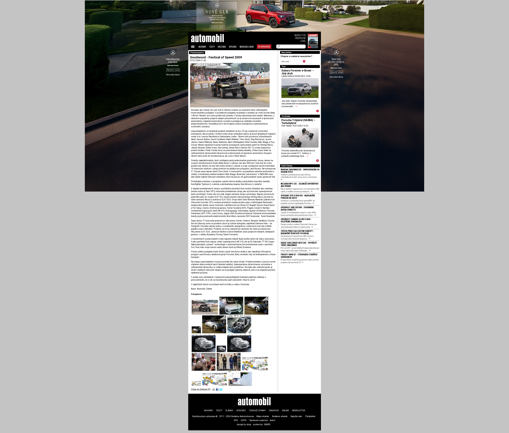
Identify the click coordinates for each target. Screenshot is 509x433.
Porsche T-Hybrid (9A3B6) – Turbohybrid (298, 122)
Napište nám (296, 416)
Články (229, 410)
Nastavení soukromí (258, 420)
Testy (212, 46)
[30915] (204, 370)
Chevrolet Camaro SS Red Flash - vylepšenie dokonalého (296, 220)
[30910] (214, 332)
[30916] (229, 370)
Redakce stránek (280, 416)
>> (296, 106)
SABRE (267, 424)
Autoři (272, 420)
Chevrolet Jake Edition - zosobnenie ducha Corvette (297, 208)
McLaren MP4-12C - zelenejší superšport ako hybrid (300, 184)
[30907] (231, 314)
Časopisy (274, 410)
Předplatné (300, 38)
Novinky (202, 46)
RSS (236, 420)
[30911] (239, 332)
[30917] (255, 370)
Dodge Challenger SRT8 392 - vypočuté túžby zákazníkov (299, 243)
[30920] (242, 385)
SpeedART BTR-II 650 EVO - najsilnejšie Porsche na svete (298, 196)
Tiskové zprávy (257, 410)
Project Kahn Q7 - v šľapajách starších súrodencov (299, 255)
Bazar (285, 410)
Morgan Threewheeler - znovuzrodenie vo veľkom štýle (300, 170)
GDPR (243, 420)
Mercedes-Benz (247, 46)
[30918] (197, 385)
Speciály (233, 46)
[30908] (256, 314)
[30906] (205, 314)
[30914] (239, 351)
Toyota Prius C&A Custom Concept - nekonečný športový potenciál (297, 232)
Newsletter (300, 35)
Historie (222, 46)
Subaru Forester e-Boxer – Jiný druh (297, 72)
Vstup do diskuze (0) (200, 389)
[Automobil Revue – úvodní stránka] (211, 53)
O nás (303, 41)
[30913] (222, 351)
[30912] (204, 351)
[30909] (197, 332)
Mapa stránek (262, 416)
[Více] (317, 111)
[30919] (215, 385)
